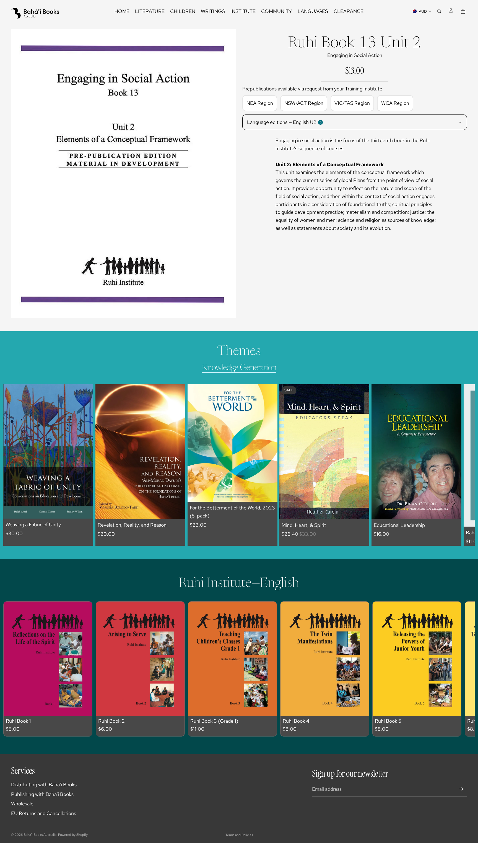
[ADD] (85, 510)
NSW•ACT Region (303, 103)
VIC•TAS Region (352, 103)
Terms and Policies (239, 835)
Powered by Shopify (73, 834)
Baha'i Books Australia (40, 834)
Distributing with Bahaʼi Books (44, 784)
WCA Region (395, 103)
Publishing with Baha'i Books (42, 794)
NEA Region (259, 103)
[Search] (439, 11)
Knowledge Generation (239, 367)
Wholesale (22, 803)
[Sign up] (461, 789)
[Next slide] (457, 465)
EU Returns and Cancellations (43, 813)
